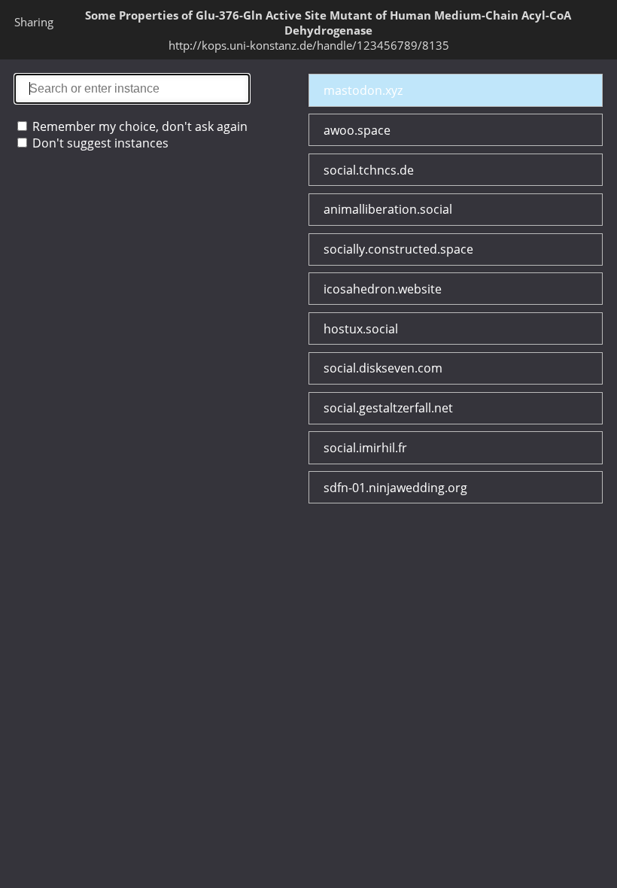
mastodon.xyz (363, 90)
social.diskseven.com (383, 368)
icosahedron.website (383, 289)
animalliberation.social (388, 209)
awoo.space (357, 130)
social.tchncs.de (369, 170)
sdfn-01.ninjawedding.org (395, 487)
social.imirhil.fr (365, 447)
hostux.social (361, 329)
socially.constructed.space (398, 249)
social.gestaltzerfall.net (388, 408)
